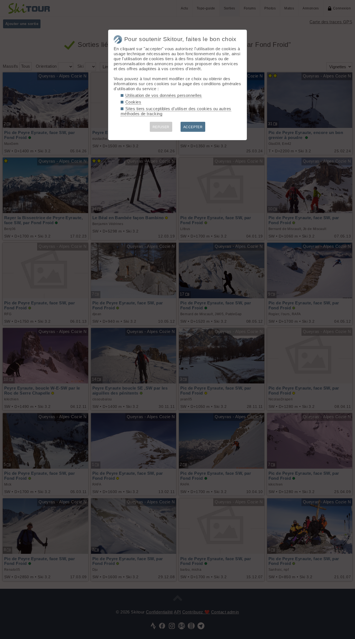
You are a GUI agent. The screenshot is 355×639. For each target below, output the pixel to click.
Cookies (133, 102)
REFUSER (161, 127)
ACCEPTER (193, 127)
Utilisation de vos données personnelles (163, 95)
